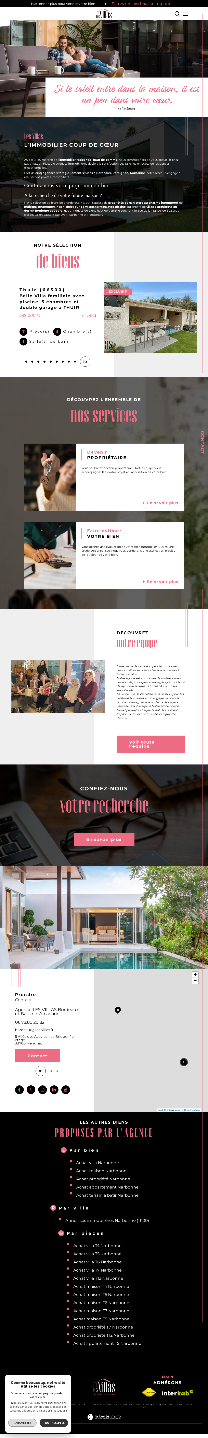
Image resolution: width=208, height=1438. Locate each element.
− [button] (195, 979)
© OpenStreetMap (191, 1108)
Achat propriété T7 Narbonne (103, 1325)
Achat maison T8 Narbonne (101, 1317)
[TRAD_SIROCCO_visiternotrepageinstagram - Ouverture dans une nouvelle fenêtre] (42, 1088)
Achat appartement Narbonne (107, 1185)
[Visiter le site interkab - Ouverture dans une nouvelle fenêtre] (177, 1391)
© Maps (173, 1108)
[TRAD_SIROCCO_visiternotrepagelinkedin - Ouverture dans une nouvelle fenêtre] (54, 1088)
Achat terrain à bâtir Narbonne (107, 1193)
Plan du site (120, 1403)
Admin (156, 1403)
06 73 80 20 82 (30, 1020)
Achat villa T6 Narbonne (97, 1260)
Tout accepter (54, 1423)
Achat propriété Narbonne (103, 1177)
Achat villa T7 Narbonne (97, 1268)
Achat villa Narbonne (97, 1161)
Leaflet (161, 1108)
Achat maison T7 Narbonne (101, 1309)
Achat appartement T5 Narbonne (107, 1342)
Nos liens (167, 1403)
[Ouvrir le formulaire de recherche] (177, 14)
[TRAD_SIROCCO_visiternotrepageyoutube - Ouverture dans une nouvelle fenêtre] (65, 1088)
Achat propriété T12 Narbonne (103, 1333)
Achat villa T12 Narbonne (98, 1276)
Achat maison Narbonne (101, 1169)
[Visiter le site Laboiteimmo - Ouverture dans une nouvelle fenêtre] (104, 1420)
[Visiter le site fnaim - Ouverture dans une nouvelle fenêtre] (149, 1391)
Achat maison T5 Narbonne (101, 1293)
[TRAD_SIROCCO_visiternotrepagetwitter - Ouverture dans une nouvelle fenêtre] (31, 1088)
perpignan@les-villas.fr (35, 1028)
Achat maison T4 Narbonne (101, 1285)
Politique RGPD (184, 1403)
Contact (202, 442)
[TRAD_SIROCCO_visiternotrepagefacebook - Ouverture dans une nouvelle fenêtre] (19, 1088)
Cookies (142, 1406)
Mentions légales (140, 1403)
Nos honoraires (101, 1403)
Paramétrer (22, 1423)
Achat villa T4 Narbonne (97, 1244)
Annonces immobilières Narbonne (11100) (107, 1219)
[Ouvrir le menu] (185, 13)
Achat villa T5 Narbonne (97, 1252)
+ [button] (195, 973)
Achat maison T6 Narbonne (101, 1301)
